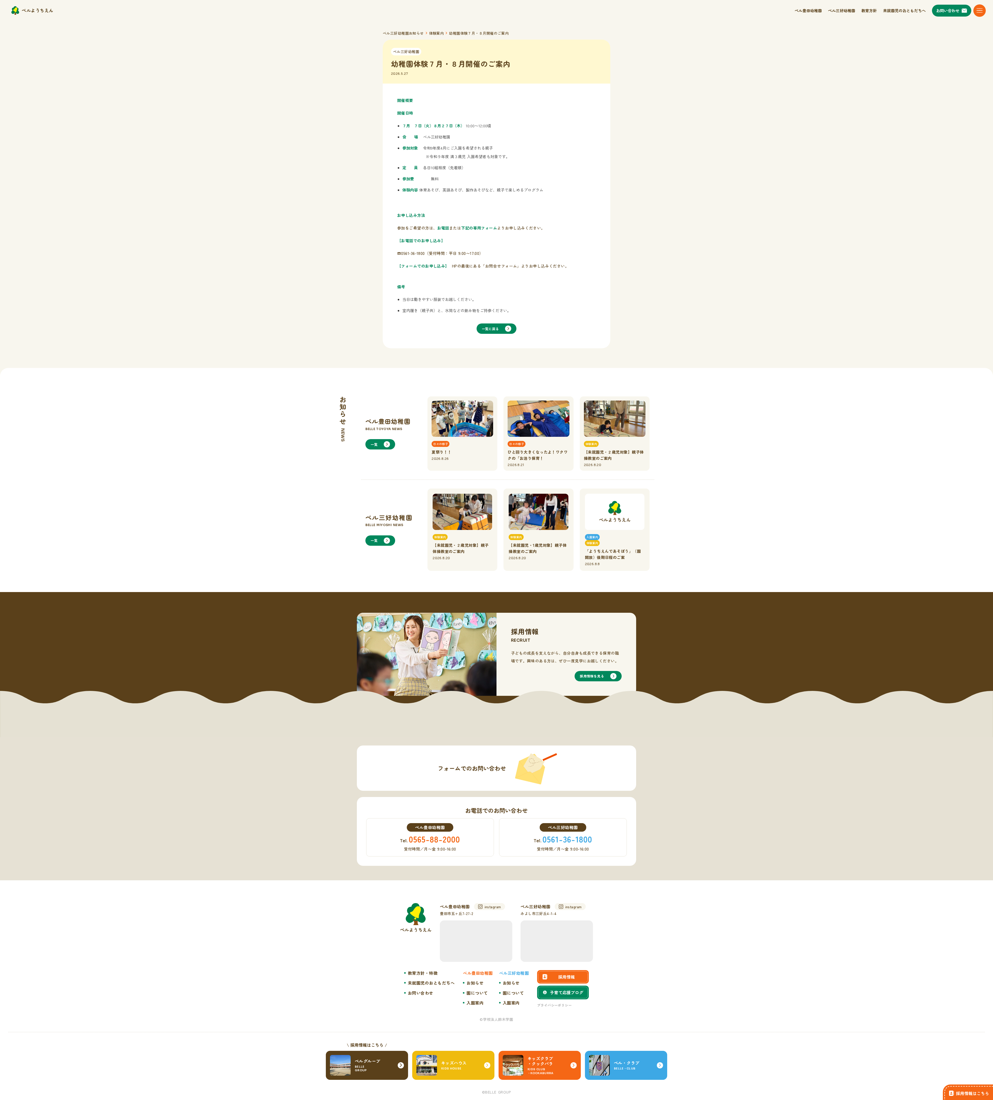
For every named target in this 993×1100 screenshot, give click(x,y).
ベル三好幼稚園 (406, 51)
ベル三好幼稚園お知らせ (403, 33)
